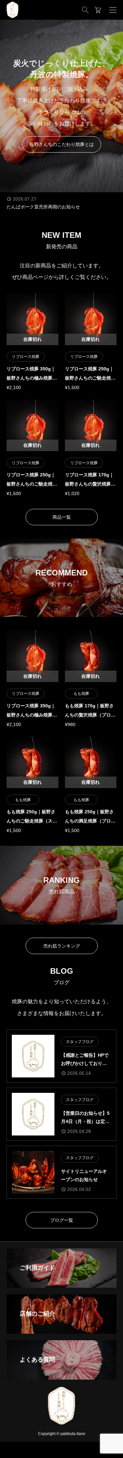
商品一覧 (61, 517)
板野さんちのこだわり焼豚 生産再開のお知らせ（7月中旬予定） (61, 209)
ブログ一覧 (61, 1220)
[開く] (113, 10)
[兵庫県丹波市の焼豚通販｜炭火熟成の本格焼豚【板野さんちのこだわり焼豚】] (12, 10)
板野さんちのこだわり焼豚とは (62, 144)
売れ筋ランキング (61, 945)
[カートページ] (98, 9)
